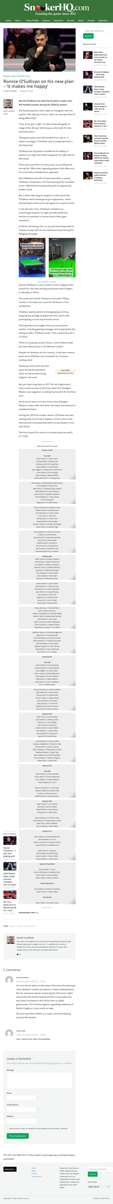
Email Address (13, 1105)
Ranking (6, 76)
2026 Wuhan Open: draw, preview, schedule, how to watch (9, 879)
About (81, 20)
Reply (43, 981)
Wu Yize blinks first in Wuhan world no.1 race (9, 906)
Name (9, 1093)
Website (10, 1116)
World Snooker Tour (20, 76)
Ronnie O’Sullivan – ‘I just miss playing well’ (9, 852)
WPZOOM (106, 1198)
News (17, 20)
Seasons (46, 20)
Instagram (52, 282)
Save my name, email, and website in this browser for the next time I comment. (38, 1128)
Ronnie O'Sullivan (16, 926)
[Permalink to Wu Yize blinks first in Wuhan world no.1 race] (9, 894)
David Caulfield (11, 91)
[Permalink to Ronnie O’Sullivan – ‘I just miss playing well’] (9, 840)
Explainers (58, 20)
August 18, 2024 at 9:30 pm (27, 1034)
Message (10, 1070)
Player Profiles (32, 20)
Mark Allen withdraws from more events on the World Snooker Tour (100, 57)
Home (8, 20)
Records (70, 20)
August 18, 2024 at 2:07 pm (27, 981)
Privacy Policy (36, 1176)
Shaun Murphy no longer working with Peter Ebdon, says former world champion (101, 158)
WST (37, 913)
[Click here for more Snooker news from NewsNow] (10, 1169)
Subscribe (102, 20)
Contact (91, 20)
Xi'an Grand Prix (30, 926)
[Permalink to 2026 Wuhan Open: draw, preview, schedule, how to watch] (9, 866)
